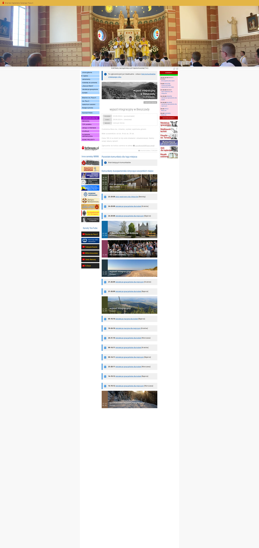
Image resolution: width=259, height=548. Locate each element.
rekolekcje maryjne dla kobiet (126, 319)
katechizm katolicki (88, 104)
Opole (166, 108)
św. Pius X (85, 101)
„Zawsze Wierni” (87, 86)
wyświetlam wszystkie (169, 75)
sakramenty (86, 79)
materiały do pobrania (89, 82)
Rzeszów (167, 83)
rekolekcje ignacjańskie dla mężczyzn (129, 216)
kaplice (85, 76)
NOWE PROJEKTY (88, 139)
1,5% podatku (86, 124)
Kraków (169, 96)
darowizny (85, 121)
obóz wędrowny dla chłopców (126, 197)
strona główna (87, 72)
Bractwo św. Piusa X (89, 97)
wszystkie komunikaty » (169, 118)
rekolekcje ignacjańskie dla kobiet (128, 206)
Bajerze (169, 102)
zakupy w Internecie (89, 128)
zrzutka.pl (85, 131)
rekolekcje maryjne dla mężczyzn (128, 328)
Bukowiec (167, 113)
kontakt (84, 93)
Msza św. (164, 110)
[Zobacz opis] (129, 193)
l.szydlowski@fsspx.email (144, 146)
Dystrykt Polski (87, 113)
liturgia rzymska (87, 108)
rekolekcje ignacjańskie (90, 89)
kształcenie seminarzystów (87, 135)
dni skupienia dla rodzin (168, 80)
